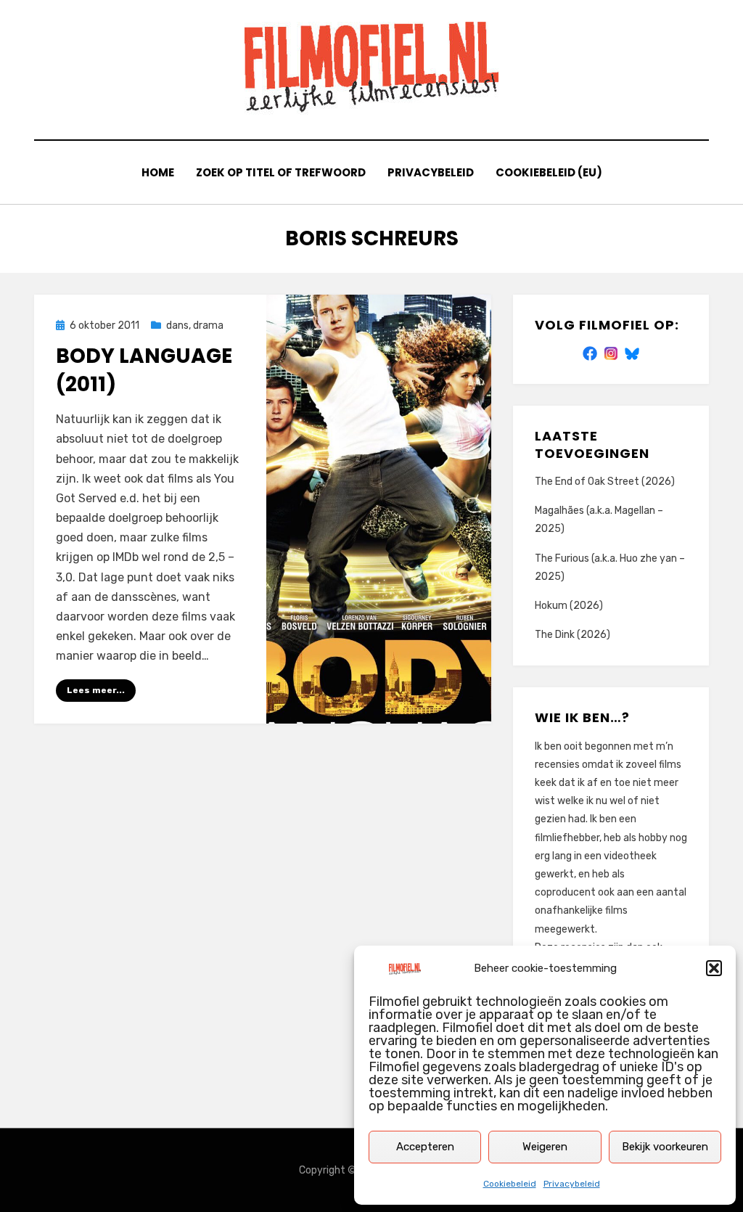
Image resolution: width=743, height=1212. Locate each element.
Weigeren (544, 1146)
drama (208, 325)
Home (157, 172)
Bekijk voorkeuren (665, 1146)
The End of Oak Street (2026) (605, 481)
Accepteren (425, 1146)
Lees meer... (96, 690)
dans (177, 325)
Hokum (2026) (569, 605)
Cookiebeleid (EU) (549, 172)
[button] (714, 968)
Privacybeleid (571, 1184)
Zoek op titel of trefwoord (281, 172)
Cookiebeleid (509, 1184)
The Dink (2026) (572, 634)
